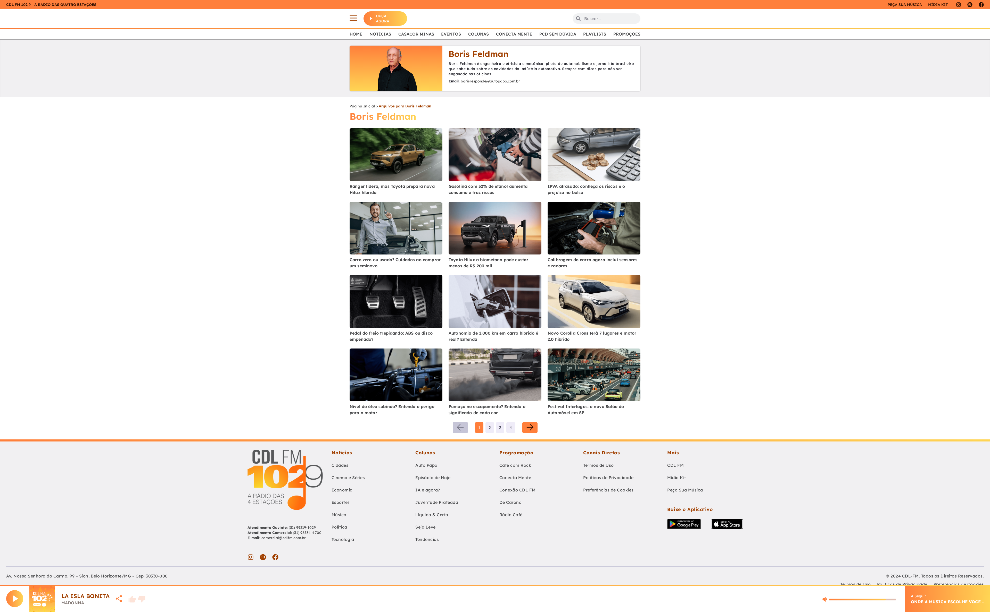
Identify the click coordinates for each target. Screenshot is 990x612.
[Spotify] (969, 4)
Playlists (594, 34)
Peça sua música (905, 4)
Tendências (427, 539)
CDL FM (675, 465)
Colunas (478, 34)
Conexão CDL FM (517, 489)
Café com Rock (515, 465)
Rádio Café (511, 514)
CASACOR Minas (416, 34)
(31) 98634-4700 (307, 532)
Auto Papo (426, 465)
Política (339, 527)
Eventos (451, 34)
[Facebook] (981, 4)
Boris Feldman (478, 54)
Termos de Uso (598, 465)
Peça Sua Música (685, 489)
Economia (342, 489)
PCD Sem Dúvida (557, 34)
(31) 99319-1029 (302, 527)
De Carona (510, 502)
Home (356, 34)
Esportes (341, 502)
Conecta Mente (514, 34)
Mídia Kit (938, 4)
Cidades (340, 465)
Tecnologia (343, 539)
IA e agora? (427, 489)
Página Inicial (362, 106)
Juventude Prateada (436, 502)
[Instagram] (958, 4)
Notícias (380, 34)
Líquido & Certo (431, 514)
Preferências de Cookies (608, 489)
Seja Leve (425, 527)
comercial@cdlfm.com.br (283, 538)
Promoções (626, 34)
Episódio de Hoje (432, 477)
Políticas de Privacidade (608, 477)
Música (339, 514)
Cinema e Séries (348, 477)
